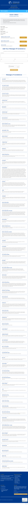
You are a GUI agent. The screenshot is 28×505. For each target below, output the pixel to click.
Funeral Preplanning (17, 475)
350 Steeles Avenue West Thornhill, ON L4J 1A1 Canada (4, 490)
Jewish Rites (16, 477)
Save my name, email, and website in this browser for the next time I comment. (14, 63)
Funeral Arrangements (18, 476)
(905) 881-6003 (14, 7)
